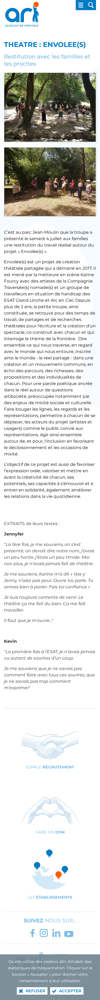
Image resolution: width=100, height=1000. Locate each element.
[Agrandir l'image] (50, 106)
